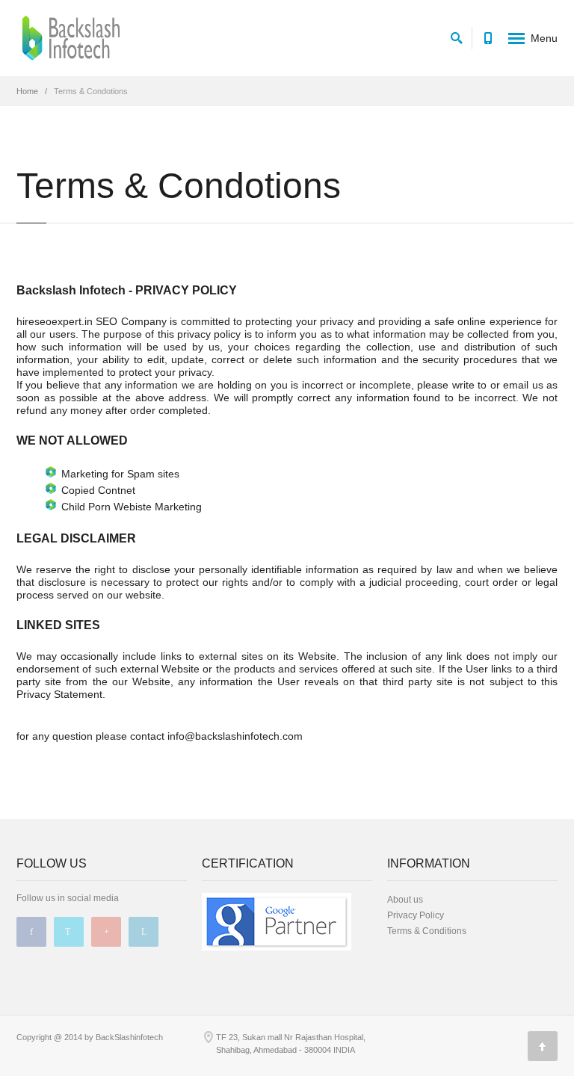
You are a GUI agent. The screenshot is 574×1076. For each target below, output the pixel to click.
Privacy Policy (415, 915)
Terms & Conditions (426, 931)
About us (405, 899)
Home (27, 91)
